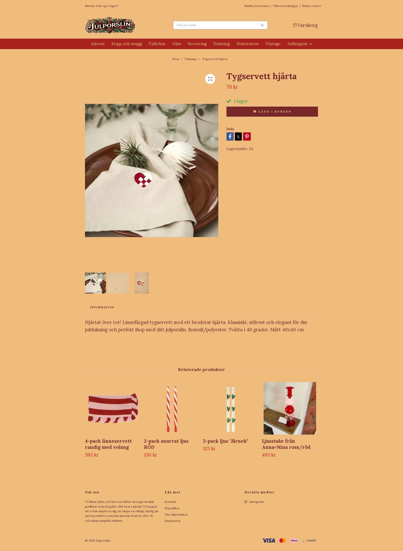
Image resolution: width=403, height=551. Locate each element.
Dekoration (248, 43)
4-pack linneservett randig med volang (108, 444)
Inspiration (172, 521)
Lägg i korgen (274, 111)
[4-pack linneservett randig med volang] (113, 408)
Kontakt (170, 502)
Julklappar (297, 43)
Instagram (256, 502)
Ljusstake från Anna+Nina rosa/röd (286, 444)
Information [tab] (102, 307)
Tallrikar (157, 43)
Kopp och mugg (126, 43)
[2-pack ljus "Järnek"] (231, 408)
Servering (197, 43)
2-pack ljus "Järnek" (225, 441)
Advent (98, 43)
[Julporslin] (143, 25)
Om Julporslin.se (176, 514)
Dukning (221, 43)
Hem (175, 59)
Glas (177, 43)
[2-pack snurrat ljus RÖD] (172, 408)
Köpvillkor (172, 508)
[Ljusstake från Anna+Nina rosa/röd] (290, 408)
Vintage (273, 43)
